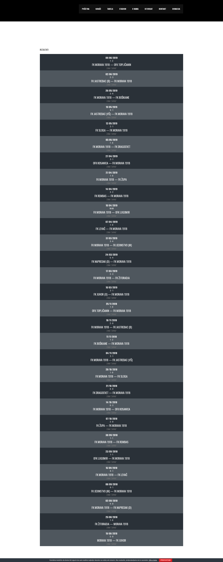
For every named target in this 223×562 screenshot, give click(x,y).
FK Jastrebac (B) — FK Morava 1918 (111, 81)
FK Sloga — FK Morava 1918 (111, 130)
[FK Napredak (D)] (48, 257)
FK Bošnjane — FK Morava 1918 (111, 343)
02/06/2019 (112, 74)
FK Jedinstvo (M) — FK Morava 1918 (111, 491)
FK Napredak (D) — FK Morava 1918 (111, 261)
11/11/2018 (111, 336)
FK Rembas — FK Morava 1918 (111, 196)
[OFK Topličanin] (175, 60)
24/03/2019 (111, 254)
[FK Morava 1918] (48, 60)
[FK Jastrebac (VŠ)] (48, 109)
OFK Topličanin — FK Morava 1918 (111, 311)
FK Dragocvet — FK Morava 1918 (111, 393)
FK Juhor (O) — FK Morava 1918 (111, 294)
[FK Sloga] (48, 125)
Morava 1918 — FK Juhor (111, 540)
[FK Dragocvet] (175, 142)
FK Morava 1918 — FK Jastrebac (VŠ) (112, 360)
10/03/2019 (111, 287)
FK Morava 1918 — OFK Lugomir (111, 212)
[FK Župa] (175, 175)
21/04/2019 (111, 172)
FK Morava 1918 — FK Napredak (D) (111, 507)
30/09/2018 (112, 435)
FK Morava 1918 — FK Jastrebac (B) (111, 327)
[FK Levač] (48, 224)
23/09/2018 (112, 451)
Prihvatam (166, 560)
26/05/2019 (111, 90)
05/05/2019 (111, 139)
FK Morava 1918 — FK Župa (111, 179)
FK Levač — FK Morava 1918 (111, 229)
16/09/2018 (111, 468)
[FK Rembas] (48, 191)
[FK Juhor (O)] (48, 289)
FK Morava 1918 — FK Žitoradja (111, 278)
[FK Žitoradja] (175, 273)
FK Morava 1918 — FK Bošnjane (111, 97)
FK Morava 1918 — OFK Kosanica (111, 409)
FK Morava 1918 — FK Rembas (111, 442)
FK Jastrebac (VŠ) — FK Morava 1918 (112, 114)
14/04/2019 (111, 189)
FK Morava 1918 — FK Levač (111, 475)
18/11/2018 (111, 320)
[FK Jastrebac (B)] (48, 76)
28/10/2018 (111, 369)
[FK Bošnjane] (175, 92)
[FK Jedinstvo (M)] (175, 240)
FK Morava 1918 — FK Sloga (111, 376)
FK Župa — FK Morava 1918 (111, 425)
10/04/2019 (111, 205)
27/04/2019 (112, 156)
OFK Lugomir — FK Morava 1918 (111, 458)
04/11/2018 (111, 353)
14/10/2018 (111, 402)
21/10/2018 (111, 385)
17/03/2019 (111, 271)
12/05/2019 (111, 123)
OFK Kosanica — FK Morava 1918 (111, 163)
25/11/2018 (111, 303)
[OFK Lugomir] (175, 207)
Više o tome (153, 560)
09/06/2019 (112, 57)
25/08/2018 (111, 517)
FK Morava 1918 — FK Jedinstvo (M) (111, 245)
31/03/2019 (111, 238)
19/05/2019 (111, 107)
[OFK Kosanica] (48, 158)
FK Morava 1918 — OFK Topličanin (111, 65)
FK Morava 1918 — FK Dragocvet (111, 147)
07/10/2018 (111, 418)
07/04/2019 (112, 221)
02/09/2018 (112, 500)
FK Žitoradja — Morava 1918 (111, 524)
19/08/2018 (111, 533)
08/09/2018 (112, 484)
